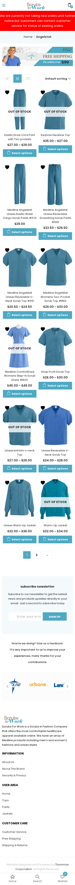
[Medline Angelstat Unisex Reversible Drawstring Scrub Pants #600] (55, 184)
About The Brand (13, 769)
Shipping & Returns (15, 845)
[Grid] (17, 78)
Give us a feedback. (49, 643)
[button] (57, 79)
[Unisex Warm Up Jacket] (19, 500)
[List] (28, 78)
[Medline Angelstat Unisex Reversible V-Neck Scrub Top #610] (19, 267)
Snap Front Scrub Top (55, 372)
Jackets (7, 814)
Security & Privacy (14, 775)
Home (28, 37)
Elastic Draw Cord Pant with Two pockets (19, 137)
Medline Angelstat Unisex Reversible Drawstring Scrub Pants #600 (55, 216)
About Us (8, 762)
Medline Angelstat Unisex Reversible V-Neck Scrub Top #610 (19, 297)
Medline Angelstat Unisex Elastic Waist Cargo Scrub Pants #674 (19, 214)
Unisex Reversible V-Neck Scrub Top (55, 453)
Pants (6, 807)
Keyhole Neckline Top (55, 135)
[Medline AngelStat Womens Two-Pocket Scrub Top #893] (55, 267)
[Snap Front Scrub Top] (55, 346)
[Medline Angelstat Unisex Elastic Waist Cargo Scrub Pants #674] (19, 184)
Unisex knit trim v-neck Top (20, 453)
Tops (5, 800)
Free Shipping (11, 839)
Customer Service (14, 832)
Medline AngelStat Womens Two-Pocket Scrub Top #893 (55, 297)
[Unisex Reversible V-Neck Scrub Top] (55, 425)
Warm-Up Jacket (55, 525)
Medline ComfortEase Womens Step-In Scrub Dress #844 (19, 376)
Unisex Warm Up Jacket (20, 525)
